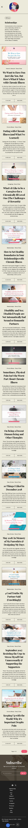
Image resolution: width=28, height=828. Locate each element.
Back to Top (12, 824)
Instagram (11, 803)
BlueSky (11, 808)
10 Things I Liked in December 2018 (14, 487)
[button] (7, 825)
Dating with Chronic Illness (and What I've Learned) (14, 134)
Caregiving (11, 184)
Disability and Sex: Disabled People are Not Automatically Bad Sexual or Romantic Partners (14, 317)
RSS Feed (11, 811)
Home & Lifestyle (10, 68)
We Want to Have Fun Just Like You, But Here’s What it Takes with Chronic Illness (14, 77)
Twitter (11, 801)
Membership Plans (11, 789)
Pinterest (11, 806)
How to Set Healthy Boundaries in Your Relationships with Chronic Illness (14, 256)
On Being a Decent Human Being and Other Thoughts (14, 434)
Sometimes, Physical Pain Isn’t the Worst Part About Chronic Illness (14, 377)
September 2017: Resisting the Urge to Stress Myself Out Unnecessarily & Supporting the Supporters (14, 658)
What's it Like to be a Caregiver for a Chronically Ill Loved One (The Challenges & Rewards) (14, 194)
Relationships (10, 248)
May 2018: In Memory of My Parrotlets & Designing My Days (14, 541)
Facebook (11, 798)
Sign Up (23, 773)
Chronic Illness (10, 127)
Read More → (20, 100)
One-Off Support (11, 794)
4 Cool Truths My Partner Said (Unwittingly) (14, 596)
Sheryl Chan (19, 68)
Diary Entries (10, 427)
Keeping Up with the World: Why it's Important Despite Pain (14, 720)
